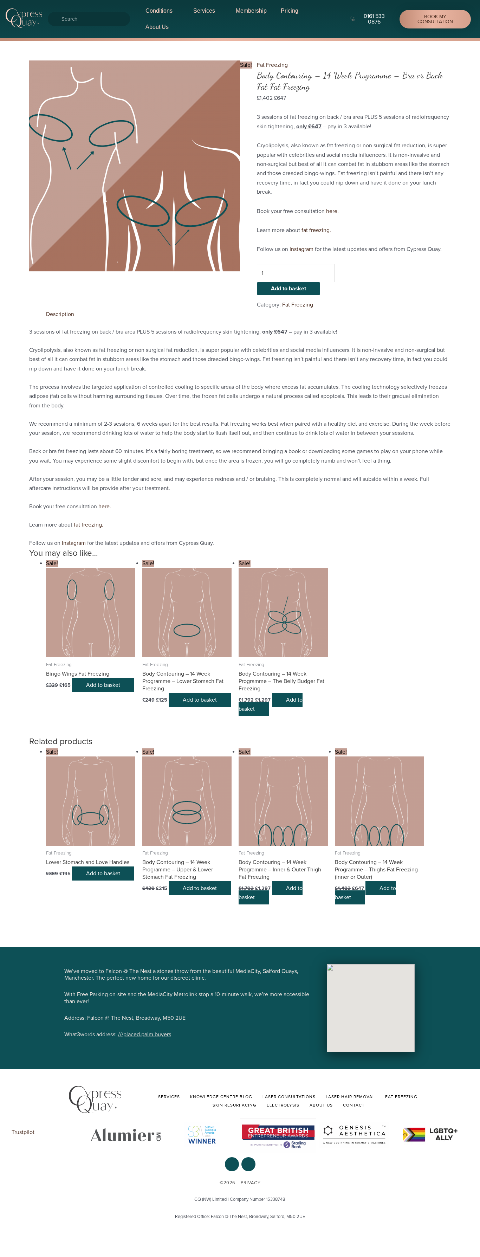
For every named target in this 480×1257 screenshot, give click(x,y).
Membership (251, 11)
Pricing (289, 11)
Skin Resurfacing (235, 1105)
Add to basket (288, 288)
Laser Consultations (289, 1096)
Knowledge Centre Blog (221, 1096)
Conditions (159, 11)
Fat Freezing (272, 65)
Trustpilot (23, 1132)
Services (204, 11)
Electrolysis (283, 1105)
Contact (354, 1105)
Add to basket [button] (103, 685)
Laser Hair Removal (350, 1096)
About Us (157, 27)
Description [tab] (60, 314)
